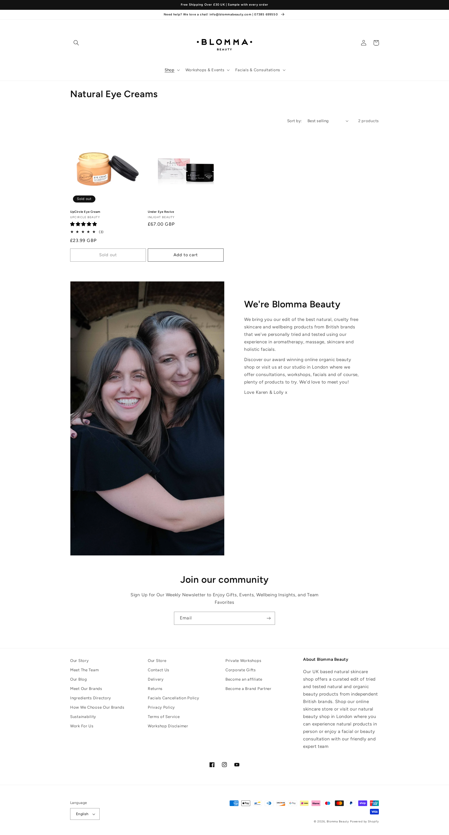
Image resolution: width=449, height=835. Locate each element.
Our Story (79, 660)
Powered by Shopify (364, 821)
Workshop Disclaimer (168, 726)
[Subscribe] (268, 618)
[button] (171, 70)
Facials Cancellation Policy (173, 698)
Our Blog (78, 679)
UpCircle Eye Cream (85, 211)
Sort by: (294, 120)
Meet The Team (84, 670)
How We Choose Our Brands (97, 707)
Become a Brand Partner (248, 688)
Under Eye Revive (161, 211)
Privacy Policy (161, 707)
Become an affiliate (243, 679)
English (82, 814)
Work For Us (82, 726)
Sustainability (83, 716)
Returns (155, 688)
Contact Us (158, 670)
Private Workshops (243, 660)
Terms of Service (164, 716)
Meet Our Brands (86, 688)
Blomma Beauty (338, 821)
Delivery (156, 679)
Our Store (157, 660)
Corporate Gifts (240, 670)
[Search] (76, 43)
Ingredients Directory (90, 698)
